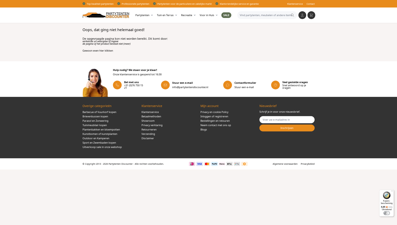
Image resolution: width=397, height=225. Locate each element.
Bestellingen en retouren (215, 120)
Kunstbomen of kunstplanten (100, 134)
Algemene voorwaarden (285, 163)
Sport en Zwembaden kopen (99, 142)
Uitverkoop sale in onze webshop (102, 147)
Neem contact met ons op (215, 125)
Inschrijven (286, 128)
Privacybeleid (308, 163)
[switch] (387, 213)
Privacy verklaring (152, 125)
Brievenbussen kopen (95, 116)
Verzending (148, 134)
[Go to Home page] (106, 15)
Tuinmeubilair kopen (95, 125)
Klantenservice (295, 3)
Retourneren (149, 129)
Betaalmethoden (151, 116)
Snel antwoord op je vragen (294, 87)
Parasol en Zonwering (95, 120)
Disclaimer (147, 138)
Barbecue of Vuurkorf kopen (99, 112)
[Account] (302, 15)
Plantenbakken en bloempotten (101, 129)
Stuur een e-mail (244, 87)
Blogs (203, 129)
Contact (311, 3)
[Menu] (392, 192)
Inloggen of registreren (214, 116)
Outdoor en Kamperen (96, 138)
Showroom (148, 120)
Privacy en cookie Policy (214, 112)
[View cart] (311, 15)
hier (101, 50)
